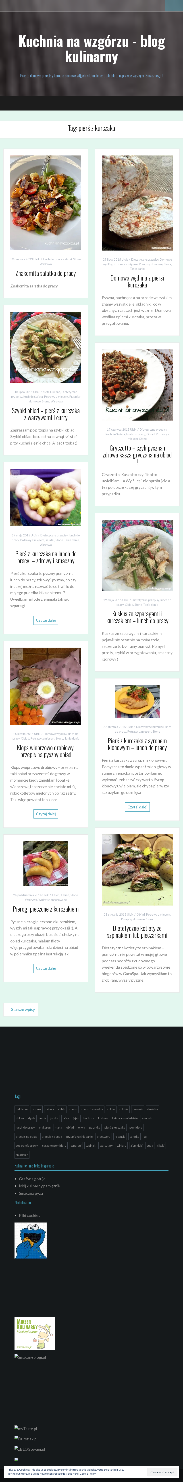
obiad (70, 1127)
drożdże (152, 1109)
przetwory (103, 1136)
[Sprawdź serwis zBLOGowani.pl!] (30, 1448)
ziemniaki (137, 1145)
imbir (43, 1118)
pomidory (135, 1127)
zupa (150, 1145)
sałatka (134, 1136)
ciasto (73, 1109)
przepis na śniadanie (79, 1136)
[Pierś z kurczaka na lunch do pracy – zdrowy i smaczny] (45, 497)
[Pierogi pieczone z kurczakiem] (45, 863)
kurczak (147, 1118)
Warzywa (46, 264)
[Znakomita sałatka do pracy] (45, 202)
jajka (66, 1118)
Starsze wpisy (23, 1009)
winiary (121, 1145)
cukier (111, 1109)
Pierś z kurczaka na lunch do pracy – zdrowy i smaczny (46, 557)
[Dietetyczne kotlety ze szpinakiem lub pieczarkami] (137, 869)
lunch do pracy (52, 259)
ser (145, 1136)
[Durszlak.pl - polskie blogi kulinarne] (26, 1438)
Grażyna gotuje (32, 1178)
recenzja (120, 1136)
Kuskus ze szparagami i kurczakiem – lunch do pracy (137, 617)
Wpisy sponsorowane (52, 900)
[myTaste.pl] (26, 1428)
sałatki (67, 259)
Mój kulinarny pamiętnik (39, 1185)
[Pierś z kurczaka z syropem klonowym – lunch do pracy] (137, 701)
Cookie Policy (88, 1473)
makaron (45, 1127)
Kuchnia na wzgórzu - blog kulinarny (91, 48)
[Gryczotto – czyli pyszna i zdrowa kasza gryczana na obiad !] (137, 384)
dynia (31, 1118)
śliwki (160, 1145)
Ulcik (36, 259)
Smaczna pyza (31, 1193)
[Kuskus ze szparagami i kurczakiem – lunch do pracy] (137, 554)
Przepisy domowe (150, 264)
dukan (20, 1118)
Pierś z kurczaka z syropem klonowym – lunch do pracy (137, 744)
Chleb (56, 895)
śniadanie (22, 1155)
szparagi (76, 1145)
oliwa (81, 1127)
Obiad (150, 434)
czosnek (138, 1109)
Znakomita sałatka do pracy (46, 273)
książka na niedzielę (125, 1118)
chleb (61, 1109)
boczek (36, 1109)
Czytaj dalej (46, 620)
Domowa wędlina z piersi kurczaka (137, 281)
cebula (50, 1109)
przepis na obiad (26, 1136)
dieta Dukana (51, 392)
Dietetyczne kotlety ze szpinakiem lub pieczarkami (137, 931)
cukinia (123, 1109)
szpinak (91, 1145)
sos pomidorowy (27, 1145)
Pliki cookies (29, 1215)
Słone (77, 259)
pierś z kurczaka (114, 1127)
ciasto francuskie (92, 1109)
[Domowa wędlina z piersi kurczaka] (137, 202)
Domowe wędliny (55, 734)
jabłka (54, 1118)
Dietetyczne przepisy (144, 259)
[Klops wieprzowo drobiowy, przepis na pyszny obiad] (45, 685)
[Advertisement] (48, 1061)
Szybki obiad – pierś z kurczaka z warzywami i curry (46, 414)
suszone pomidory (54, 1145)
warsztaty (106, 1145)
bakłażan (22, 1109)
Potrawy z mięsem (126, 264)
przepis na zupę (52, 1136)
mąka (58, 1127)
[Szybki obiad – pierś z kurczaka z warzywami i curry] (45, 346)
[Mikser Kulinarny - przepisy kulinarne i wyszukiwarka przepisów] (35, 1333)
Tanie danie (137, 268)
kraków (103, 1118)
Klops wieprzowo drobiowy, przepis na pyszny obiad (46, 751)
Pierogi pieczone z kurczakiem (46, 908)
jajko (76, 1118)
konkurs (88, 1118)
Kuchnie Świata (33, 396)
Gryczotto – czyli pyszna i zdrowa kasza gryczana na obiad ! (137, 454)
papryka (94, 1127)
